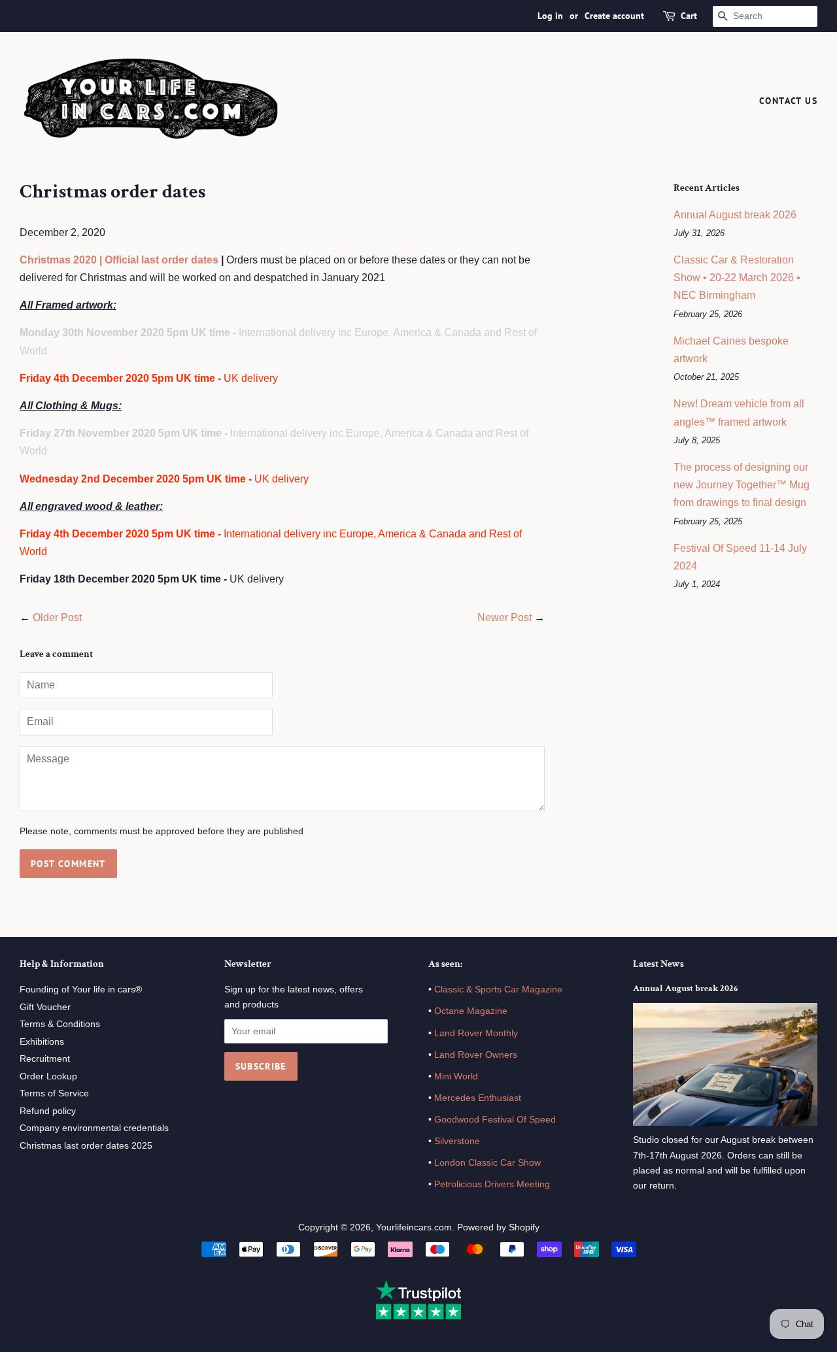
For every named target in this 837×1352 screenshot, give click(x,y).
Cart (689, 16)
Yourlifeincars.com (414, 1227)
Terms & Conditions (60, 1024)
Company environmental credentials (94, 1128)
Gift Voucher (45, 1007)
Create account (614, 16)
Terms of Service (54, 1093)
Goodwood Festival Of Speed (495, 1119)
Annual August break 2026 (735, 214)
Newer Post (504, 617)
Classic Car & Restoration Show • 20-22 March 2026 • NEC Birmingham (737, 277)
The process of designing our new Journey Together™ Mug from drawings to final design (742, 485)
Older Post (57, 617)
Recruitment (45, 1059)
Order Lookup (48, 1076)
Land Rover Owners (475, 1055)
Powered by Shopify (498, 1227)
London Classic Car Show (487, 1163)
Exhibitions (42, 1042)
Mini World (456, 1076)
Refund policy (48, 1111)
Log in (550, 16)
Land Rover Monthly (476, 1033)
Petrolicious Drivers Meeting (492, 1184)
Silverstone (457, 1141)
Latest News (658, 964)
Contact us (788, 101)
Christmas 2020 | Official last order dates (119, 259)
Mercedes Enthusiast (476, 1098)
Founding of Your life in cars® (81, 989)
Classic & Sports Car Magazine (498, 989)
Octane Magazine (470, 1011)
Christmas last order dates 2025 (86, 1146)
